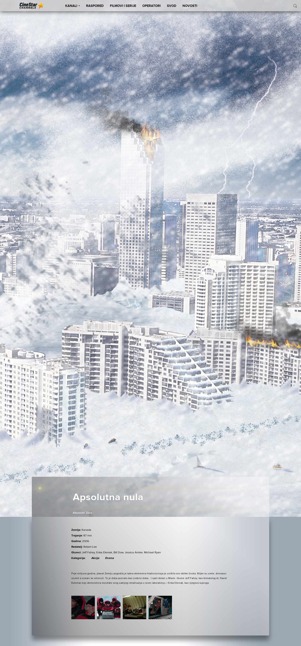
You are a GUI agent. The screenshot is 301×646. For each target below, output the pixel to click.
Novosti (189, 6)
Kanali (71, 6)
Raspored (95, 6)
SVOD (171, 6)
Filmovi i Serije (123, 6)
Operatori (151, 6)
